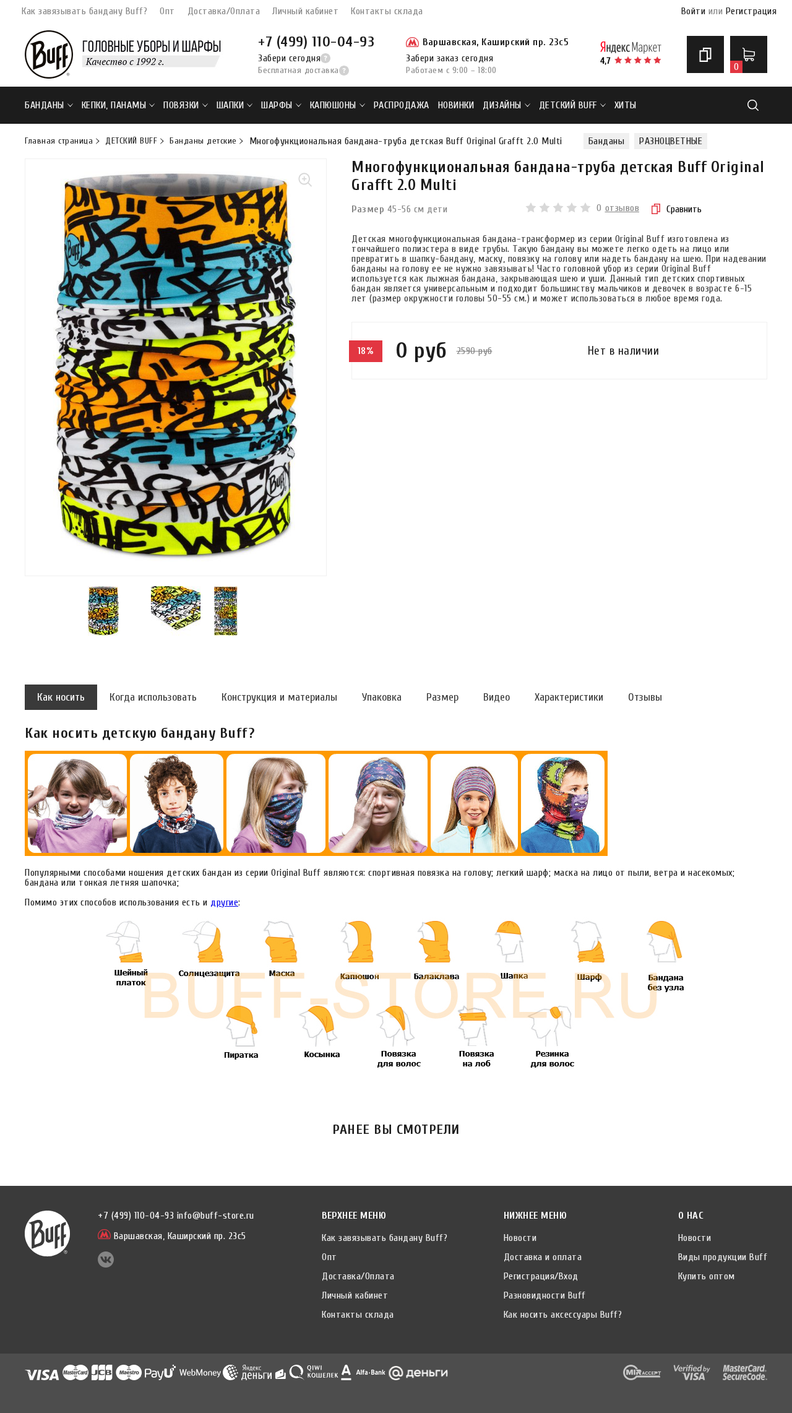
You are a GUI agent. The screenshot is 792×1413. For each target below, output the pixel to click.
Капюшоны (333, 105)
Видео (496, 697)
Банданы (44, 105)
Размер (442, 697)
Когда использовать (153, 697)
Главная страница (59, 141)
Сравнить (684, 209)
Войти (693, 11)
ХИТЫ (625, 105)
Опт (167, 11)
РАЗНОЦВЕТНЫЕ (670, 141)
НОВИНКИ (456, 105)
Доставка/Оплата (223, 11)
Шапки (230, 105)
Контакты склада (387, 11)
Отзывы (645, 697)
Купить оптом (706, 1276)
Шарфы (277, 105)
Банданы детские (203, 141)
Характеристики (569, 697)
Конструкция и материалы (279, 697)
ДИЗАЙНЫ (502, 105)
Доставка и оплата (543, 1257)
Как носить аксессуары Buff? (563, 1314)
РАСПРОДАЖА (401, 105)
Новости (520, 1237)
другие (224, 902)
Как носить (61, 697)
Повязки (181, 105)
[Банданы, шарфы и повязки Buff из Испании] (49, 54)
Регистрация (751, 11)
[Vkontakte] (106, 1264)
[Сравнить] (705, 54)
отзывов (622, 208)
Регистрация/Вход (541, 1276)
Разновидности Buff (545, 1295)
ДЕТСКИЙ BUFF (568, 105)
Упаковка (382, 697)
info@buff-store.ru (215, 1215)
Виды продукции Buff (723, 1257)
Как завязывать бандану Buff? (84, 11)
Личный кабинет (305, 11)
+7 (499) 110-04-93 (316, 41)
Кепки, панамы (114, 105)
